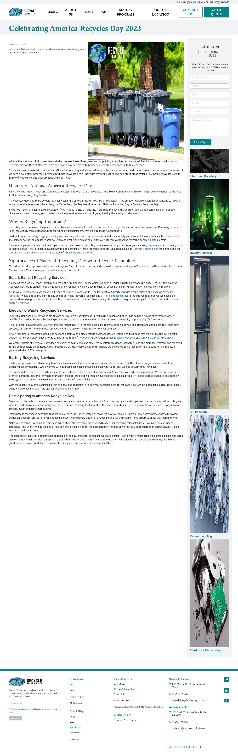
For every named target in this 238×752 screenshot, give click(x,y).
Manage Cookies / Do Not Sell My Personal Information (138, 707)
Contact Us (74, 732)
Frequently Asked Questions (126, 720)
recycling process (87, 423)
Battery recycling (19, 363)
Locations (74, 739)
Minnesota (70, 252)
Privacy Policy (120, 694)
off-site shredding (111, 295)
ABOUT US (70, 12)
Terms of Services (121, 700)
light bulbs (72, 292)
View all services (121, 684)
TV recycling (85, 337)
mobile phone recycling (122, 337)
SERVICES (53, 12)
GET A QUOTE (216, 12)
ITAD (102, 12)
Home (72, 684)
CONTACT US (190, 12)
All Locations (76, 703)
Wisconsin (87, 252)
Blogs (72, 716)
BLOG (88, 12)
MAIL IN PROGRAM (125, 12)
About (72, 690)
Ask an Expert (201, 142)
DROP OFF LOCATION (160, 12)
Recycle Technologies (145, 248)
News (72, 722)
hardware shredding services (157, 337)
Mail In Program (77, 697)
